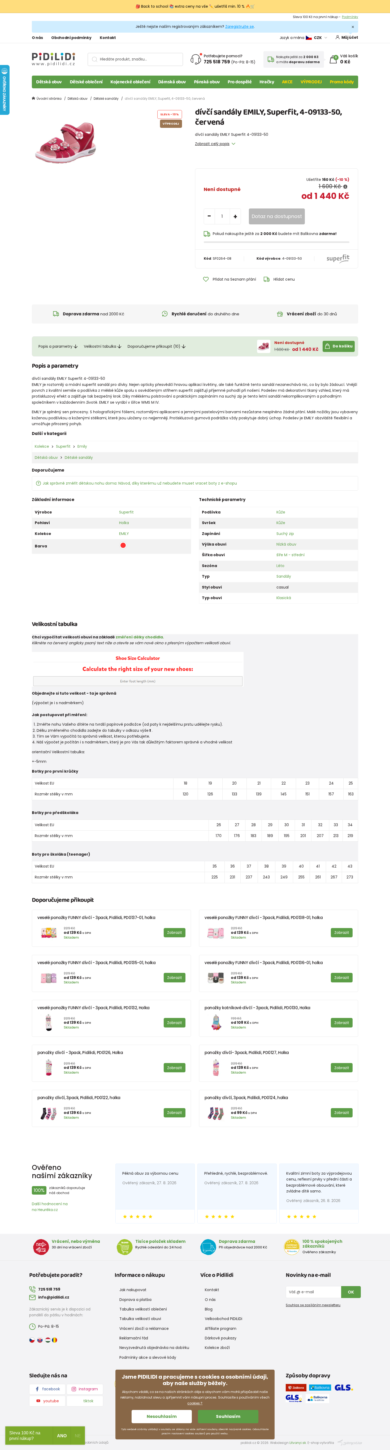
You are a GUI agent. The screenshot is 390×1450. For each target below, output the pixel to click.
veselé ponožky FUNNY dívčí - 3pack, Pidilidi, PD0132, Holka (93, 1008)
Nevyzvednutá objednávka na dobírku (154, 1347)
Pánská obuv (207, 82)
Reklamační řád (133, 1338)
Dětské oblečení (86, 82)
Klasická (283, 597)
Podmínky (350, 17)
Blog (209, 1309)
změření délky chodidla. (140, 637)
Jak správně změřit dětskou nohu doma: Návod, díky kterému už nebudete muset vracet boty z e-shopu (140, 483)
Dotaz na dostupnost (277, 216)
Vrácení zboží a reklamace (144, 1328)
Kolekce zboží (217, 1347)
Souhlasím (228, 1416)
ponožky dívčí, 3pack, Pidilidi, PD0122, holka (78, 1097)
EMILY (124, 533)
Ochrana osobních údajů (88, 1442)
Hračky (266, 82)
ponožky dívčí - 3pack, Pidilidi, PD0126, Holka (80, 1052)
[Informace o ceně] (345, 187)
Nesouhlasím (162, 1416)
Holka (124, 522)
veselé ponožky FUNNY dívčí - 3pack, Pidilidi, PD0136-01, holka (264, 962)
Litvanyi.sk (297, 1442)
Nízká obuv (286, 544)
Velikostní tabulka (100, 346)
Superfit (63, 446)
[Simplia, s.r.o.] (349, 1442)
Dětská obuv (49, 82)
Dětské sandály (106, 98)
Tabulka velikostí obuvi (140, 1318)
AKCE (287, 82)
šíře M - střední (290, 555)
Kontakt (108, 37)
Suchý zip (285, 533)
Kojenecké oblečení (130, 82)
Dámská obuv (172, 82)
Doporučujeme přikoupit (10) (154, 346)
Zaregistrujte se (239, 26)
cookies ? (194, 1403)
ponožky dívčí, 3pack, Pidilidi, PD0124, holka (246, 1097)
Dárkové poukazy (220, 1338)
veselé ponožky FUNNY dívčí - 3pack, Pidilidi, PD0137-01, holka (96, 917)
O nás (37, 37)
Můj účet (349, 37)
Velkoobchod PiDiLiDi (223, 1318)
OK (351, 1292)
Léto (280, 565)
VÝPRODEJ (311, 82)
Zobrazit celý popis (212, 143)
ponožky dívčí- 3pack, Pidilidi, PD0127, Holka (247, 1052)
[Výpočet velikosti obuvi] (138, 669)
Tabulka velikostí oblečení (143, 1309)
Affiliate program (220, 1328)
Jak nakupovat (132, 1289)
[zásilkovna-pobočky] (297, 1388)
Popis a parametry (55, 346)
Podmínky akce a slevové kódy (147, 1357)
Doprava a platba (135, 1299)
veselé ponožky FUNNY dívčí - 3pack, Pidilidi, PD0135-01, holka (96, 962)
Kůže (280, 512)
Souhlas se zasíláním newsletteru (313, 1305)
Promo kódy (342, 82)
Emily (82, 446)
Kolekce (42, 446)
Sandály (283, 576)
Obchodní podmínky (71, 37)
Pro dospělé (240, 82)
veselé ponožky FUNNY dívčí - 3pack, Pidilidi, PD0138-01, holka (264, 917)
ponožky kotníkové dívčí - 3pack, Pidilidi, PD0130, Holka (257, 1008)
